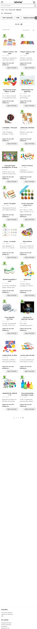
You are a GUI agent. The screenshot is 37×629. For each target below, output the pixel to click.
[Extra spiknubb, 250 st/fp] (9, 308)
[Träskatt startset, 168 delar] (9, 42)
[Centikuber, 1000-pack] (9, 118)
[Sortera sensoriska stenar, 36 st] (27, 194)
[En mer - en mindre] (9, 232)
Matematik (12, 10)
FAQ (2, 616)
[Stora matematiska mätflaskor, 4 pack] (27, 384)
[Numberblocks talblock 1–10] (9, 384)
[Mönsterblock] (27, 232)
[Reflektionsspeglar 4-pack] (9, 270)
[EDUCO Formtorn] (27, 156)
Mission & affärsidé (6, 624)
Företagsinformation (6, 623)
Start (2, 10)
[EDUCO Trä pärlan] (9, 194)
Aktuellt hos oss (5, 628)
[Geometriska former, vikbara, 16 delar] (9, 80)
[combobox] (18, 6)
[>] (22, 418)
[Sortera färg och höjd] (27, 346)
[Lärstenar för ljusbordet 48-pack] (27, 308)
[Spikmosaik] (27, 270)
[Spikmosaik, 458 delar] (27, 118)
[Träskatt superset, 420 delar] (27, 42)
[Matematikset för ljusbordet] (27, 80)
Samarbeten (4, 626)
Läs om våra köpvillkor (6, 612)
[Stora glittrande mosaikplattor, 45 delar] (9, 156)
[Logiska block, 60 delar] (9, 346)
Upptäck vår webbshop (7, 614)
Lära (6, 10)
